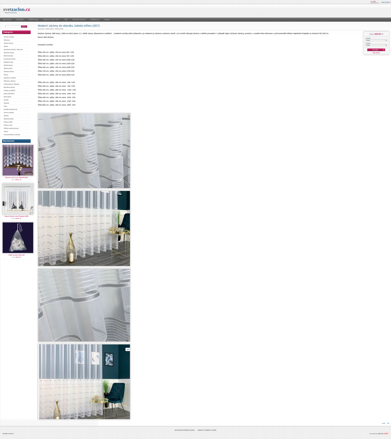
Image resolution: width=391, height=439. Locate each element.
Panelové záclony (9, 71)
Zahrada (6, 115)
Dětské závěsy (8, 68)
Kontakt (106, 19)
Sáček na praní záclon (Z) (16, 255)
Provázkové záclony (9, 59)
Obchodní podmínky (79, 19)
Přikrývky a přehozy (9, 81)
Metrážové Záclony (9, 87)
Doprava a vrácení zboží (51, 19)
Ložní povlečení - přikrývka (11, 84)
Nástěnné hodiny (9, 119)
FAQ (65, 19)
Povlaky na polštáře (9, 90)
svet (16, 9)
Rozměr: (368, 38)
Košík (374, 1)
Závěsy (6, 46)
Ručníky (6, 100)
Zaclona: (368, 43)
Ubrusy (6, 74)
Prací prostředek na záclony (12, 134)
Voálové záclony (8, 43)
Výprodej (6, 103)
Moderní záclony (8, 56)
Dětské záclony (8, 65)
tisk (388, 423)
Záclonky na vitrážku (10, 78)
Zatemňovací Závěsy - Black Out (13, 49)
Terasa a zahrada (9, 112)
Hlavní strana (7, 19)
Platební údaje (33, 19)
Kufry (5, 106)
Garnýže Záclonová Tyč (10, 109)
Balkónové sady (8, 62)
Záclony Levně (8, 125)
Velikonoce (7, 40)
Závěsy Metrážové (9, 93)
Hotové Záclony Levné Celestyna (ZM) (16, 216)
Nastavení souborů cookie (185, 430)
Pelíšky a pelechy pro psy (11, 128)
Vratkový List (95, 19)
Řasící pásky (7, 96)
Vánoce (6, 131)
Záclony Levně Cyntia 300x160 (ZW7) (16, 177)
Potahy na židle (8, 122)
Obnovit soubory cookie (207, 430)
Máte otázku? (376, 52)
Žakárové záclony (9, 52)
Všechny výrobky (9, 37)
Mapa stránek (385, 2)
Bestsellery (20, 19)
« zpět (383, 423)
